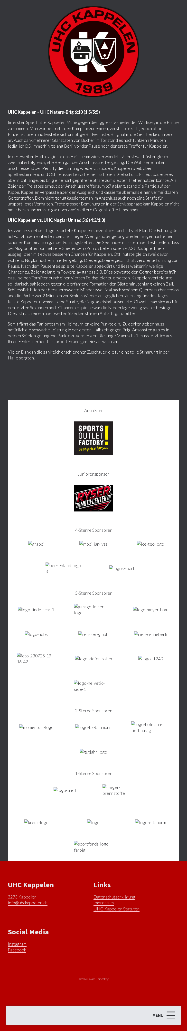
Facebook (17, 949)
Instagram (17, 944)
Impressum (104, 902)
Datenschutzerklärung (114, 896)
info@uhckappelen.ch (27, 902)
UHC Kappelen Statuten (117, 908)
